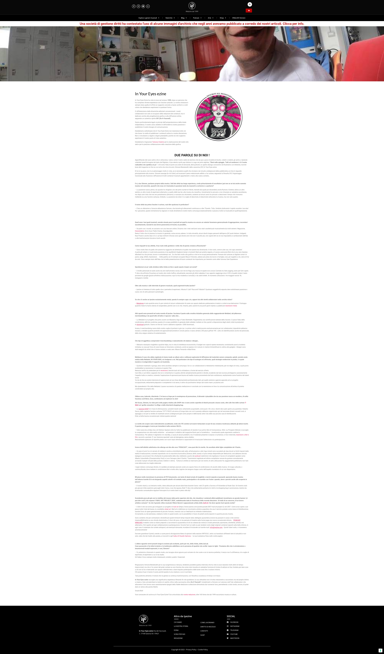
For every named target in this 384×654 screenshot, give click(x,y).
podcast (198, 456)
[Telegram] (143, 6)
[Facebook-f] (134, 6)
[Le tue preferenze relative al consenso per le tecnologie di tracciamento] (380, 650)
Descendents (139, 231)
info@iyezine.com (216, 527)
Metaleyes (140, 303)
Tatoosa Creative (158, 142)
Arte (209, 18)
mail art (175, 507)
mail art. (206, 503)
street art (168, 509)
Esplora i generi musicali (148, 18)
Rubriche (169, 18)
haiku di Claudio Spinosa (182, 536)
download (140, 325)
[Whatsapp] (148, 6)
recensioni (164, 370)
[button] (250, 4)
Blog (182, 18)
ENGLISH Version (238, 18)
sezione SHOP (144, 409)
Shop (222, 18)
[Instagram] (138, 6)
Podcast (196, 18)
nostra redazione (189, 595)
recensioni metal (231, 306)
